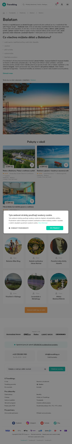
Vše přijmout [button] (55, 228)
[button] (19, 228)
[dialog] (36, 222)
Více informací (43, 223)
